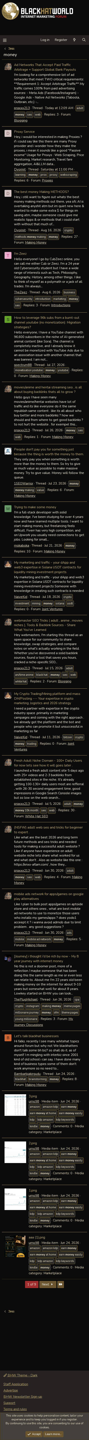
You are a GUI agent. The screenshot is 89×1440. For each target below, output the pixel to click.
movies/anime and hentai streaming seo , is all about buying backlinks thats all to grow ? (48, 389)
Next (46, 1284)
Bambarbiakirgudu (27, 1074)
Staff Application (15, 1384)
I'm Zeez (20, 253)
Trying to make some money (35, 507)
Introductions (60, 305)
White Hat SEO (36, 816)
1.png (33, 1190)
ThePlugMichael (26, 999)
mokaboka (21, 545)
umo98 (34, 1101)
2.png (33, 1143)
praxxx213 (22, 108)
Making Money (35, 242)
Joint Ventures (52, 609)
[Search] (84, 40)
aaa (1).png (37, 1237)
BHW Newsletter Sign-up (22, 1397)
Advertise (10, 1390)
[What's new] (74, 40)
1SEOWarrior (23, 483)
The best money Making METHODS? (41, 191)
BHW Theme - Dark (22, 1375)
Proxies (47, 180)
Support (9, 1403)
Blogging (20, 120)
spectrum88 (23, 365)
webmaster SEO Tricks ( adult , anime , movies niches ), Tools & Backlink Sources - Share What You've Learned (48, 625)
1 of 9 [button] (31, 1284)
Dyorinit (20, 169)
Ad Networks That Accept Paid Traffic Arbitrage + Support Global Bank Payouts (45, 67)
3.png (33, 1096)
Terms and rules (15, 1409)
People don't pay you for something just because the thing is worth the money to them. (49, 451)
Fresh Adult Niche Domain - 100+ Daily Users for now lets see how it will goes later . (48, 763)
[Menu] (4, 40)
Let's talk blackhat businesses (36, 1036)
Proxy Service (24, 131)
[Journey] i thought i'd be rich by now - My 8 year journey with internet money (46, 958)
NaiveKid (20, 597)
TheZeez (20, 292)
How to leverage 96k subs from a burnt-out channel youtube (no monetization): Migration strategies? (47, 322)
